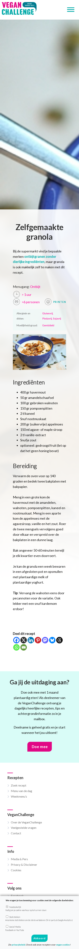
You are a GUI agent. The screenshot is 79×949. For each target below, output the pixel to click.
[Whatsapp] (16, 647)
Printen (59, 301)
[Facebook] (16, 640)
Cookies (16, 870)
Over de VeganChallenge (26, 822)
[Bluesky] (52, 640)
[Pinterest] (38, 640)
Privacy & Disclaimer (24, 864)
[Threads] (59, 640)
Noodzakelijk (25, 908)
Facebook (17, 895)
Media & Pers (19, 859)
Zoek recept (18, 785)
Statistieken (39, 918)
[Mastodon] (45, 640)
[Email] (23, 647)
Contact (16, 833)
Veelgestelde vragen (23, 827)
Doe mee (40, 746)
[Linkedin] (31, 640)
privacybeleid (18, 944)
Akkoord (39, 938)
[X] (23, 640)
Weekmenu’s (19, 796)
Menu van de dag (21, 791)
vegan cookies (63, 944)
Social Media (14, 928)
